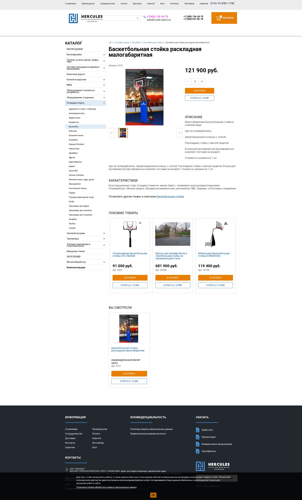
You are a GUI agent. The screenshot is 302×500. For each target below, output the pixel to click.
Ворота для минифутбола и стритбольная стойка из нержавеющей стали (171, 256)
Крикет (72, 166)
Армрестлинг (75, 118)
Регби (71, 202)
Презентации (208, 437)
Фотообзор (189, 4)
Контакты (174, 4)
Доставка (137, 4)
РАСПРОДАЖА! (75, 49)
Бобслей (73, 131)
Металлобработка (76, 262)
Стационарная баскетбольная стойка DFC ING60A (130, 254)
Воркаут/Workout (76, 144)
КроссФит (73, 171)
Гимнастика (74, 149)
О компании (70, 4)
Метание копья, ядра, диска (81, 179)
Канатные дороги (76, 74)
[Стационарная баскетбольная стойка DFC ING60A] (130, 234)
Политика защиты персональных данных (151, 429)
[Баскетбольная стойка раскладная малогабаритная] (145, 97)
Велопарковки (74, 54)
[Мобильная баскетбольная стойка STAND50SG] (216, 234)
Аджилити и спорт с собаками (82, 109)
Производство (88, 4)
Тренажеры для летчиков (80, 210)
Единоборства (75, 162)
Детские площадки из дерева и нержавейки (83, 68)
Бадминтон (74, 122)
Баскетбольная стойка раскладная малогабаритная (127, 349)
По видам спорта (75, 103)
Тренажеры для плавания (80, 215)
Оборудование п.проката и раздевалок (81, 91)
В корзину (200, 90)
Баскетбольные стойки (170, 196)
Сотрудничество (107, 4)
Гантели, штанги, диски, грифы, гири (83, 61)
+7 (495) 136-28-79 (193, 16)
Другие (72, 157)
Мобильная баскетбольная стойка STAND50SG (213, 254)
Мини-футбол (75, 184)
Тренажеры (73, 238)
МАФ (69, 85)
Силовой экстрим (76, 233)
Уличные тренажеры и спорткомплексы (78, 245)
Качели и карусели (76, 79)
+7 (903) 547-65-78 (193, 19)
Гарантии (204, 4)
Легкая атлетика (76, 175)
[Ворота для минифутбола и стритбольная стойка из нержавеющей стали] (173, 234)
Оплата (124, 4)
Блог (162, 4)
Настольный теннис (78, 188)
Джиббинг (73, 153)
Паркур (72, 193)
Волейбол (73, 140)
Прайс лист (207, 430)
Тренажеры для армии (79, 206)
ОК (153, 495)
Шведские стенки (76, 251)
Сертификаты (209, 451)
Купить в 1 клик (199, 98)
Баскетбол (73, 127)
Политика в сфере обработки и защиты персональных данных (106, 487)
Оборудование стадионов (80, 97)
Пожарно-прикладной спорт (81, 197)
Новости (151, 4)
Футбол (72, 224)
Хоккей (72, 228)
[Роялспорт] (85, 22)
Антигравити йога (77, 113)
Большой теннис (76, 135)
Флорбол (73, 219)
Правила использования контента (148, 433)
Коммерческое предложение (217, 444)
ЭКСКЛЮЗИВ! (74, 256)
